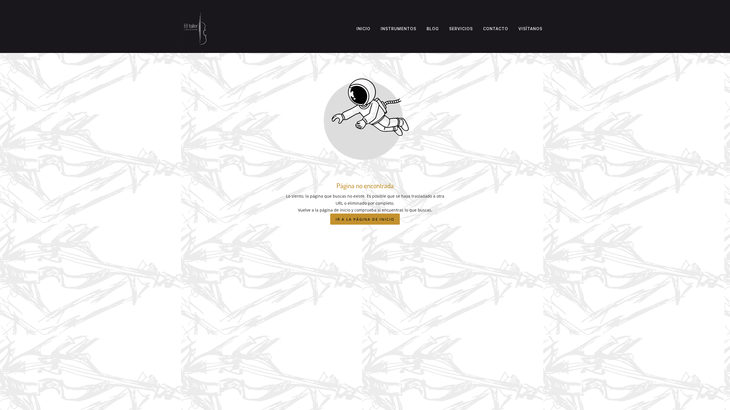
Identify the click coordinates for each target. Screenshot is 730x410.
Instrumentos (398, 28)
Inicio (363, 28)
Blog (433, 28)
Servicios (461, 28)
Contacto (495, 28)
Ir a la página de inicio (365, 219)
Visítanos (530, 28)
